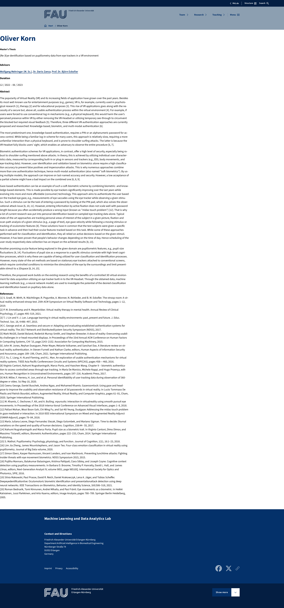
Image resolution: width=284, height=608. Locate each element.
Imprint (48, 568)
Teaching (217, 14)
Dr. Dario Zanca (42, 71)
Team (182, 14)
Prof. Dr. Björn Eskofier (65, 71)
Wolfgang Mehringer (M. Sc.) (16, 71)
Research (199, 14)
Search (262, 3)
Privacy (58, 568)
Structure (249, 3)
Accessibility (72, 568)
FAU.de (236, 3)
